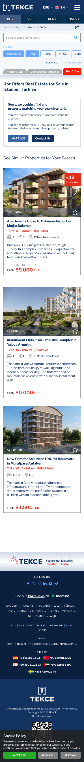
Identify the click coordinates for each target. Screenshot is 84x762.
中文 (10, 610)
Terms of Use (48, 708)
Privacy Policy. (69, 708)
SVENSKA (67, 610)
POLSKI (52, 610)
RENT (52, 19)
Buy (17, 27)
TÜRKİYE (21, 644)
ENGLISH (11, 605)
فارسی (52, 616)
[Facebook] (28, 583)
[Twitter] (34, 583)
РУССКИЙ (43, 605)
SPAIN (10, 644)
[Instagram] (39, 583)
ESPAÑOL (38, 610)
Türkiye (28, 27)
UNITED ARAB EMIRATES (64, 644)
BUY (10, 19)
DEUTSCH (22, 610)
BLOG (69, 625)
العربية (57, 605)
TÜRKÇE (69, 605)
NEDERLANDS (36, 616)
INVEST (73, 19)
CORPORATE (55, 625)
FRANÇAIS (27, 605)
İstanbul (42, 27)
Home (7, 27)
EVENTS (42, 630)
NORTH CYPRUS (38, 644)
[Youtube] (50, 583)
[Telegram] (56, 583)
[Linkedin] (45, 583)
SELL (31, 19)
